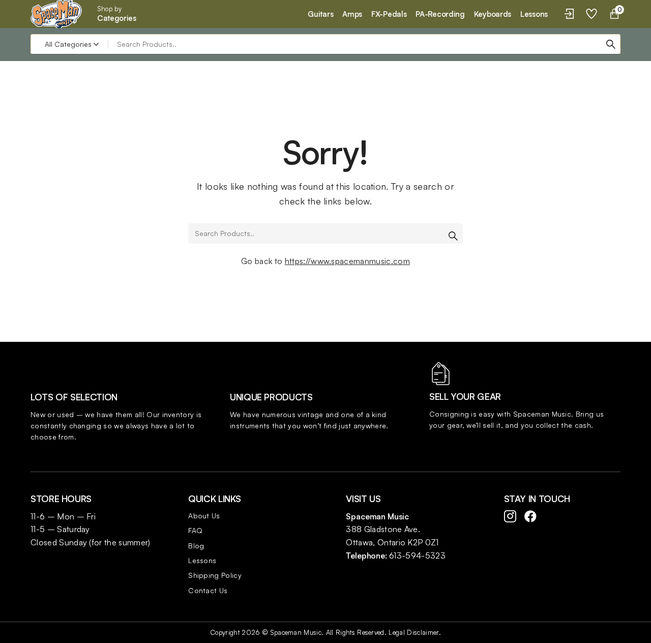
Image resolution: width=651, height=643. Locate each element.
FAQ (195, 530)
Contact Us (207, 590)
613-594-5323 (417, 555)
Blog (196, 545)
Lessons (202, 560)
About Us (204, 515)
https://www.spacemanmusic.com (347, 261)
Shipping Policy (215, 575)
